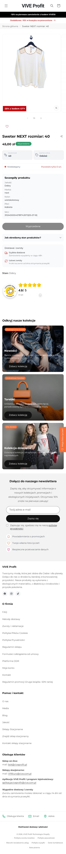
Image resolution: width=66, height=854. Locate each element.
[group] (29, 291)
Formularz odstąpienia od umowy (20, 654)
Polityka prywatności (46, 838)
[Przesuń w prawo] (41, 118)
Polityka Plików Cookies (15, 633)
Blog (5, 715)
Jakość (6, 722)
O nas (5, 701)
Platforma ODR (10, 661)
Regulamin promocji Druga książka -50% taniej (27, 681)
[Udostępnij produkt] (61, 136)
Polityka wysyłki (38, 843)
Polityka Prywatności (13, 640)
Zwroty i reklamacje (12, 626)
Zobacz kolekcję (18, 366)
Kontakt (6, 675)
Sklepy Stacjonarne (12, 729)
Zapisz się (33, 518)
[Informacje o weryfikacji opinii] (29, 298)
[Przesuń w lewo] (27, 118)
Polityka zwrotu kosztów (24, 838)
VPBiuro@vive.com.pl (19, 773)
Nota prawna (34, 847)
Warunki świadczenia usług (17, 843)
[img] (29, 285)
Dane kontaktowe (55, 843)
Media (5, 708)
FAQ (4, 612)
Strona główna (10, 26)
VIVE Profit (27, 834)
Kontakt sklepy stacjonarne (16, 743)
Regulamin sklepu (12, 647)
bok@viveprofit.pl (17, 764)
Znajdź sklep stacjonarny (15, 736)
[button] (6, 5)
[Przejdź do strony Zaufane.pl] (10, 290)
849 (20, 295)
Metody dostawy (11, 619)
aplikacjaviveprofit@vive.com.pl (19, 782)
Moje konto (8, 668)
